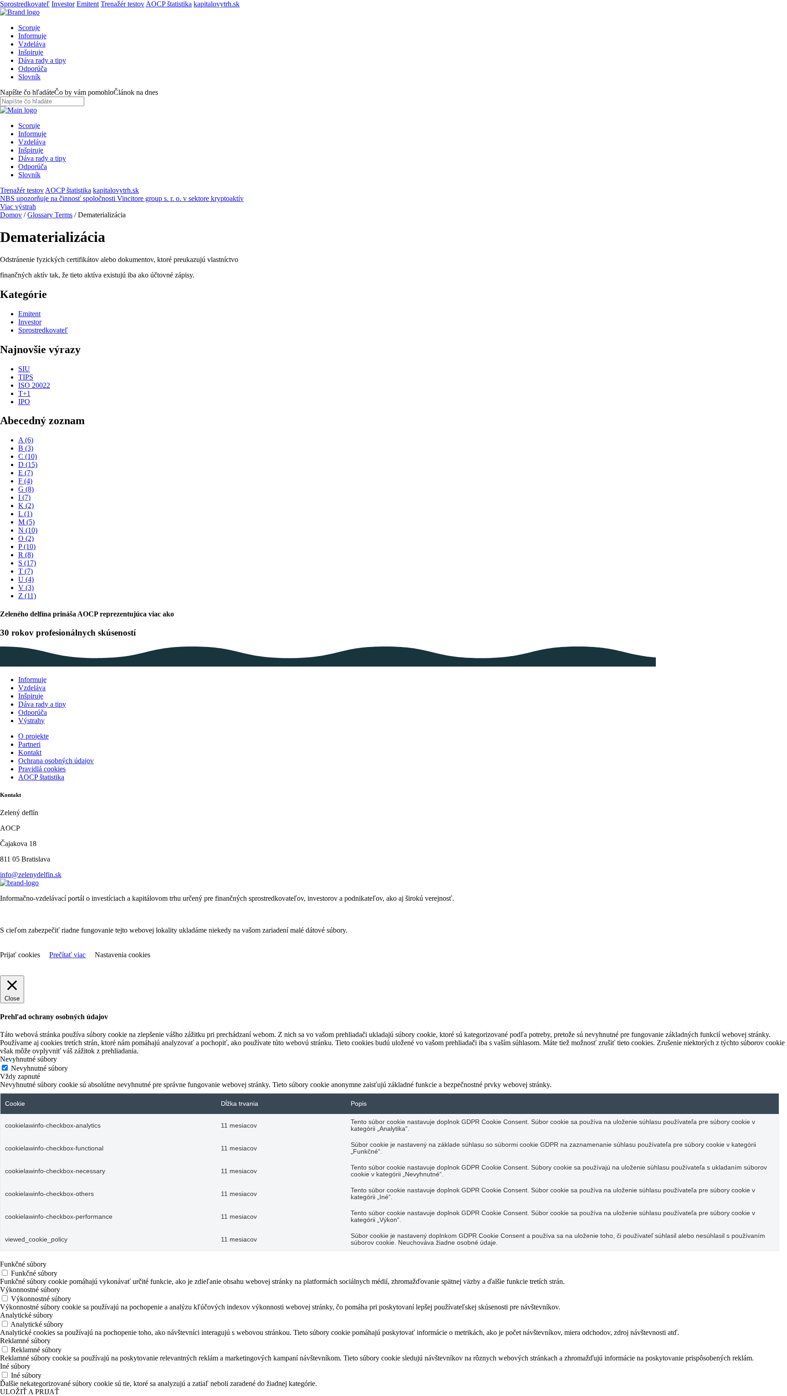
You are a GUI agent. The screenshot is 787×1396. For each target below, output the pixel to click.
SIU (24, 369)
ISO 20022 (34, 385)
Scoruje (29, 27)
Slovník (29, 77)
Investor (63, 4)
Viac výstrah (18, 206)
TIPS (25, 377)
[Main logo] (20, 12)
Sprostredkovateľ (25, 4)
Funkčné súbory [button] (23, 1264)
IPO (24, 401)
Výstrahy (31, 720)
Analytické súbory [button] (26, 1315)
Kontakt (29, 752)
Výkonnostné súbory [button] (30, 1289)
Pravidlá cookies (42, 769)
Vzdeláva (32, 44)
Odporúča (32, 68)
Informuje (32, 36)
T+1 (24, 393)
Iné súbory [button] (15, 1366)
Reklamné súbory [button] (25, 1341)
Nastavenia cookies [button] (122, 955)
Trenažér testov (122, 4)
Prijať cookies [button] (20, 955)
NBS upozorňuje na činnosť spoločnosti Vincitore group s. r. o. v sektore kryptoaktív (122, 198)
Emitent (88, 4)
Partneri (29, 744)
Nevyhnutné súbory (39, 1068)
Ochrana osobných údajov (56, 761)
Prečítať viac (67, 955)
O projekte (33, 736)
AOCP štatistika (169, 4)
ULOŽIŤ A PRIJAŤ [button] (29, 1392)
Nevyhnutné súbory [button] (28, 1059)
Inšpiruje (30, 52)
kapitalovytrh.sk (217, 4)
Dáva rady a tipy (42, 60)
